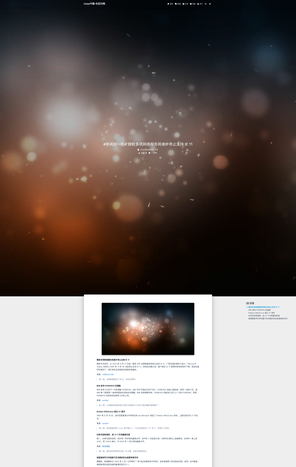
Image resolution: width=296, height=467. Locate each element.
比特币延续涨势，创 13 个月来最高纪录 (264, 316)
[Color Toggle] (210, 4)
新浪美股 (106, 446)
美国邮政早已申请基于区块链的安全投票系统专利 (267, 318)
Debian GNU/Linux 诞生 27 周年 (261, 313)
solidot (105, 400)
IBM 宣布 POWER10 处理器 (259, 310)
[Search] (206, 4)
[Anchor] (96, 360)
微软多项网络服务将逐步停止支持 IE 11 (263, 307)
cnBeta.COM (108, 374)
